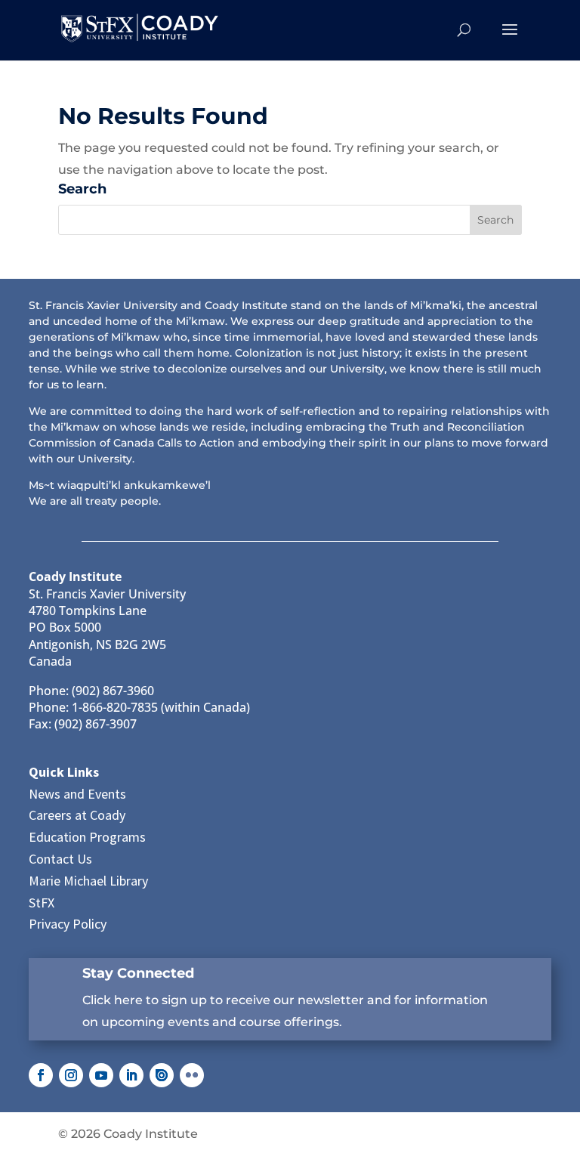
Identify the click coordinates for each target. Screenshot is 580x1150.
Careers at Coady (77, 815)
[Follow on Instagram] (71, 1075)
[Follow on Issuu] (162, 1075)
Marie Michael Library (88, 880)
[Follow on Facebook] (41, 1075)
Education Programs (87, 836)
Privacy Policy (67, 923)
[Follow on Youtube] (101, 1075)
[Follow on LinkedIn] (131, 1075)
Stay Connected (138, 973)
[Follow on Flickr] (192, 1075)
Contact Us (60, 858)
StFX (41, 902)
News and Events (77, 793)
